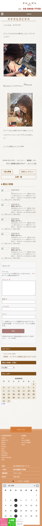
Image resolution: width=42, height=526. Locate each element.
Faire (23, 444)
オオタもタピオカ (19, 18)
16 (4, 394)
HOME (3, 438)
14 (29, 391)
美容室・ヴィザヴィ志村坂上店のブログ (17, 357)
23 (4, 398)
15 (33, 391)
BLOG (3, 451)
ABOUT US (4, 440)
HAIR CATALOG (6, 457)
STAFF (3, 444)
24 (9, 398)
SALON (3, 446)
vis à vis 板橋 (25, 440)
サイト (4, 314)
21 (29, 394)
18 (14, 394)
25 (14, 398)
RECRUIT (4, 455)
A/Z (23, 438)
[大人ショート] (5, 206)
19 (19, 394)
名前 (4, 299)
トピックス (7, 354)
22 (33, 394)
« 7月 (3, 404)
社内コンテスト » (27, 172)
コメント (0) (31, 163)
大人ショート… (16, 206)
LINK (2, 460)
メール (5, 306)
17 (9, 394)
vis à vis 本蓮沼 (26, 442)
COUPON (4, 453)
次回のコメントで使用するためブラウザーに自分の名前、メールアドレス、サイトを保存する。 (18, 323)
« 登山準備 (7, 172)
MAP (2, 449)
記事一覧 (18, 177)
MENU (3, 442)
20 (24, 394)
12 (19, 391)
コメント (6, 279)
